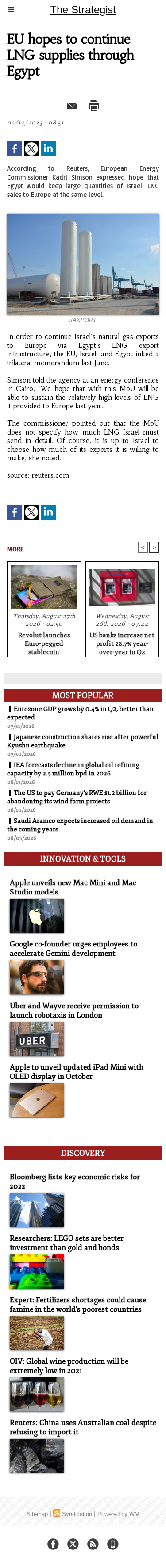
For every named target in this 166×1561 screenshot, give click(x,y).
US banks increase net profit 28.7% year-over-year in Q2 (121, 642)
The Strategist (83, 10)
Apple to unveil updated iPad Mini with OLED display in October (76, 1071)
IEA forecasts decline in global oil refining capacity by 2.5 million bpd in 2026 (73, 769)
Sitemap (37, 1514)
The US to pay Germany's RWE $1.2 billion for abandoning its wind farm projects (77, 797)
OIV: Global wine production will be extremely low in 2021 (69, 1366)
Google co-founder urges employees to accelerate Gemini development (73, 948)
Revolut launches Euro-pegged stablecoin (44, 642)
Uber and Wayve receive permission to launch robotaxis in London (74, 1010)
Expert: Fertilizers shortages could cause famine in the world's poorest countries (78, 1304)
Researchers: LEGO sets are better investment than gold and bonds (67, 1243)
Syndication (77, 1514)
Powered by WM (118, 1514)
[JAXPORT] (83, 217)
